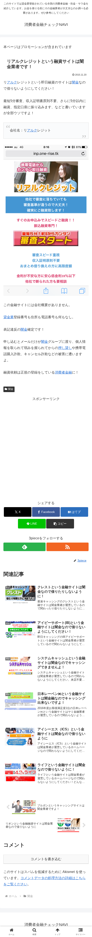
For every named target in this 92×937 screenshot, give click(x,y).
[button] (60, 523)
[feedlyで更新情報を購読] (24, 547)
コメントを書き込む (46, 859)
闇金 (75, 82)
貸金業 (8, 317)
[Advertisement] (46, 448)
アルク (12, 82)
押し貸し (65, 348)
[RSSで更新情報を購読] (67, 547)
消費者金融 (63, 372)
